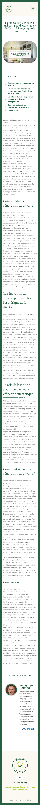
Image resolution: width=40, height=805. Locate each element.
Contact (8, 787)
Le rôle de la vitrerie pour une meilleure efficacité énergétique (21, 99)
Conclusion (13, 111)
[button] (33, 8)
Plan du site (30, 787)
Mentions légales (18, 787)
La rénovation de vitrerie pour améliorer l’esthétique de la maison (20, 91)
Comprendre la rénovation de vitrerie (21, 84)
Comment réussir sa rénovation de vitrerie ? (18, 106)
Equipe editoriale (20, 789)
